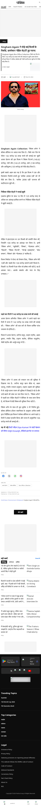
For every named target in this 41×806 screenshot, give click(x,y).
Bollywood (20, 500)
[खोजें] (39, 2)
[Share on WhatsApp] (15, 476)
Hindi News (4, 500)
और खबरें (20, 512)
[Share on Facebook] (3, 476)
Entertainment (12, 500)
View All (37, 558)
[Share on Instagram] (21, 476)
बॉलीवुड (4, 41)
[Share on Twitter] (9, 476)
